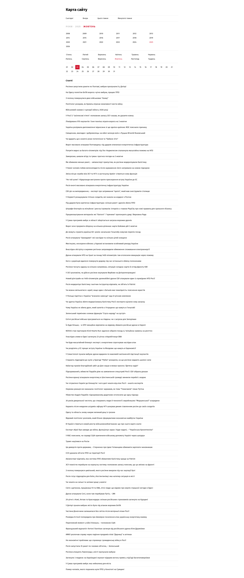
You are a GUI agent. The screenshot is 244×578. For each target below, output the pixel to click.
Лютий (85, 55)
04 (83, 67)
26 (88, 71)
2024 (134, 42)
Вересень (102, 59)
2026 (68, 46)
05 (88, 67)
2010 (101, 34)
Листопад (135, 59)
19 (161, 67)
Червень (151, 55)
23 (72, 71)
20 (166, 67)
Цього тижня (103, 18)
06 (93, 67)
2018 (134, 38)
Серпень (85, 59)
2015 (84, 38)
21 (172, 67)
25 (83, 71)
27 (93, 71)
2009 (85, 34)
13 (130, 67)
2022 (101, 42)
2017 (118, 38)
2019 (151, 38)
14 (135, 67)
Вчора (85, 18)
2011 (118, 34)
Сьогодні (69, 18)
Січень (69, 55)
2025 (78, 26)
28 (98, 71)
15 (140, 67)
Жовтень (89, 26)
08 (104, 67)
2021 (84, 42)
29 (104, 71)
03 (77, 67)
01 (67, 67)
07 (98, 67)
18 (156, 67)
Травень (135, 55)
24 (77, 71)
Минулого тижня (125, 18)
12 (125, 67)
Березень (102, 55)
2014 (68, 38)
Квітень (118, 55)
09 (109, 67)
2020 (68, 42)
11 (119, 67)
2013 (151, 34)
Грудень (151, 59)
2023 (118, 42)
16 (145, 67)
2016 (101, 38)
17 (151, 67)
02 (72, 67)
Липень (69, 59)
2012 (134, 34)
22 (67, 71)
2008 (68, 34)
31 (114, 71)
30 (109, 71)
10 (114, 67)
